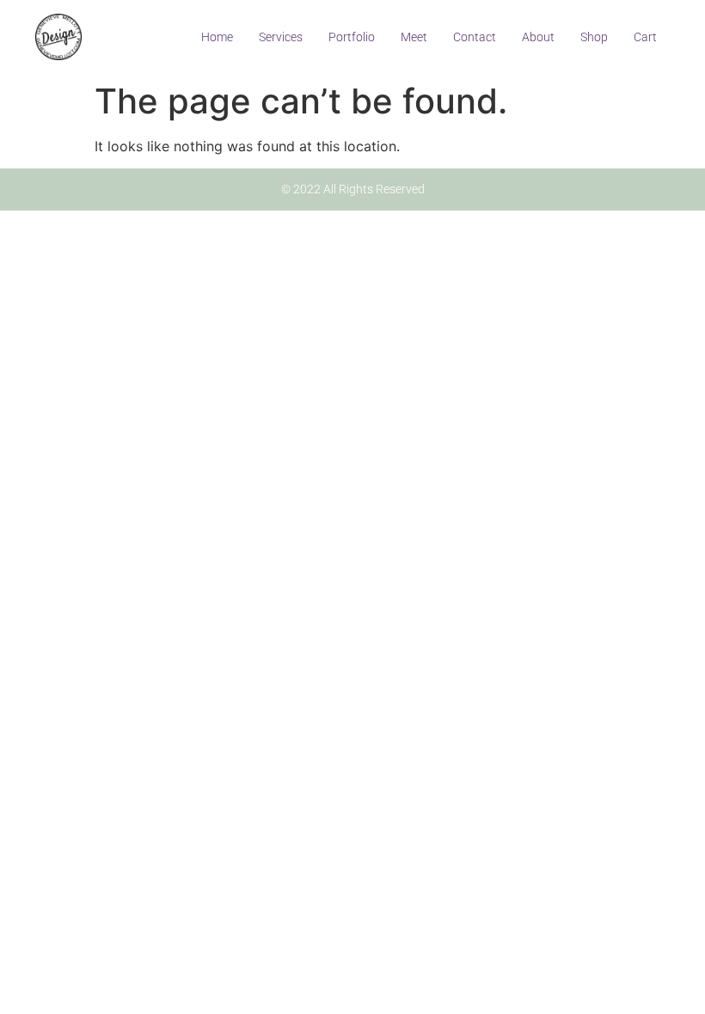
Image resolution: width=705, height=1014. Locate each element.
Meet (414, 37)
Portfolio (351, 37)
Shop (594, 37)
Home (217, 37)
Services (281, 37)
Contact (474, 37)
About (538, 37)
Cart (645, 37)
